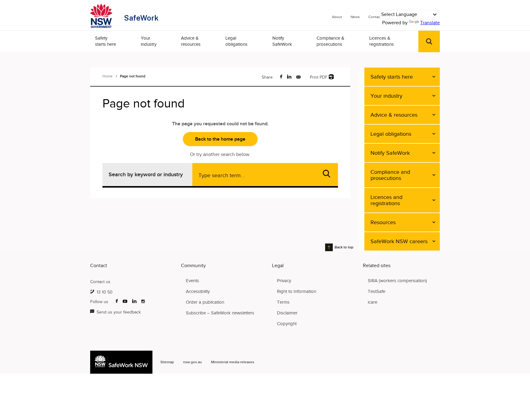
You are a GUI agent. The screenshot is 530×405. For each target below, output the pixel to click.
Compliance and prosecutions (390, 175)
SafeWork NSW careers (399, 241)
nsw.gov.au (192, 362)
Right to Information (296, 291)
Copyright (287, 323)
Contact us (100, 281)
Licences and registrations (386, 200)
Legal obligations (236, 41)
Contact (374, 17)
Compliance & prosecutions (330, 41)
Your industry (148, 41)
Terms (283, 302)
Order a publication (205, 302)
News (355, 17)
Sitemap (167, 362)
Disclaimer (287, 312)
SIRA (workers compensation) (397, 280)
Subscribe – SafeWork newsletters (220, 312)
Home (107, 76)
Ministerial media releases (232, 362)
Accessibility (198, 291)
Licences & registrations (381, 41)
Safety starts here (105, 41)
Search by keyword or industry (146, 174)
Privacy (284, 280)
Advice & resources (191, 41)
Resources (383, 222)
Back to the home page (220, 139)
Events (192, 280)
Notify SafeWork (282, 41)
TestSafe (376, 291)
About (337, 17)
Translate (430, 22)
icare (372, 302)
